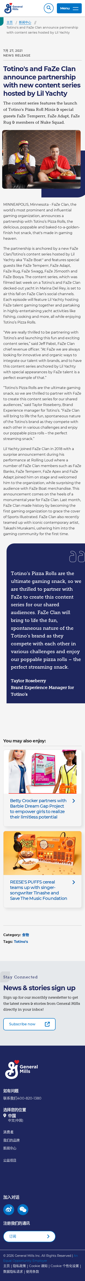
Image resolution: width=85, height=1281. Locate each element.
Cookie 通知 (38, 1266)
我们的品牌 (11, 1140)
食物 (25, 935)
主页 (6, 1266)
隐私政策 (19, 1266)
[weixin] (23, 1209)
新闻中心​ (9, 1148)
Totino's (21, 942)
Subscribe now (22, 1024)
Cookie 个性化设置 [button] (65, 1266)
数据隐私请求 (13, 1271)
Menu (65, 8)
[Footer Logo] (21, 1069)
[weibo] (8, 1209)
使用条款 (32, 1271)
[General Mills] (13, 8)
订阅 (12, 1236)
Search (49, 8)
